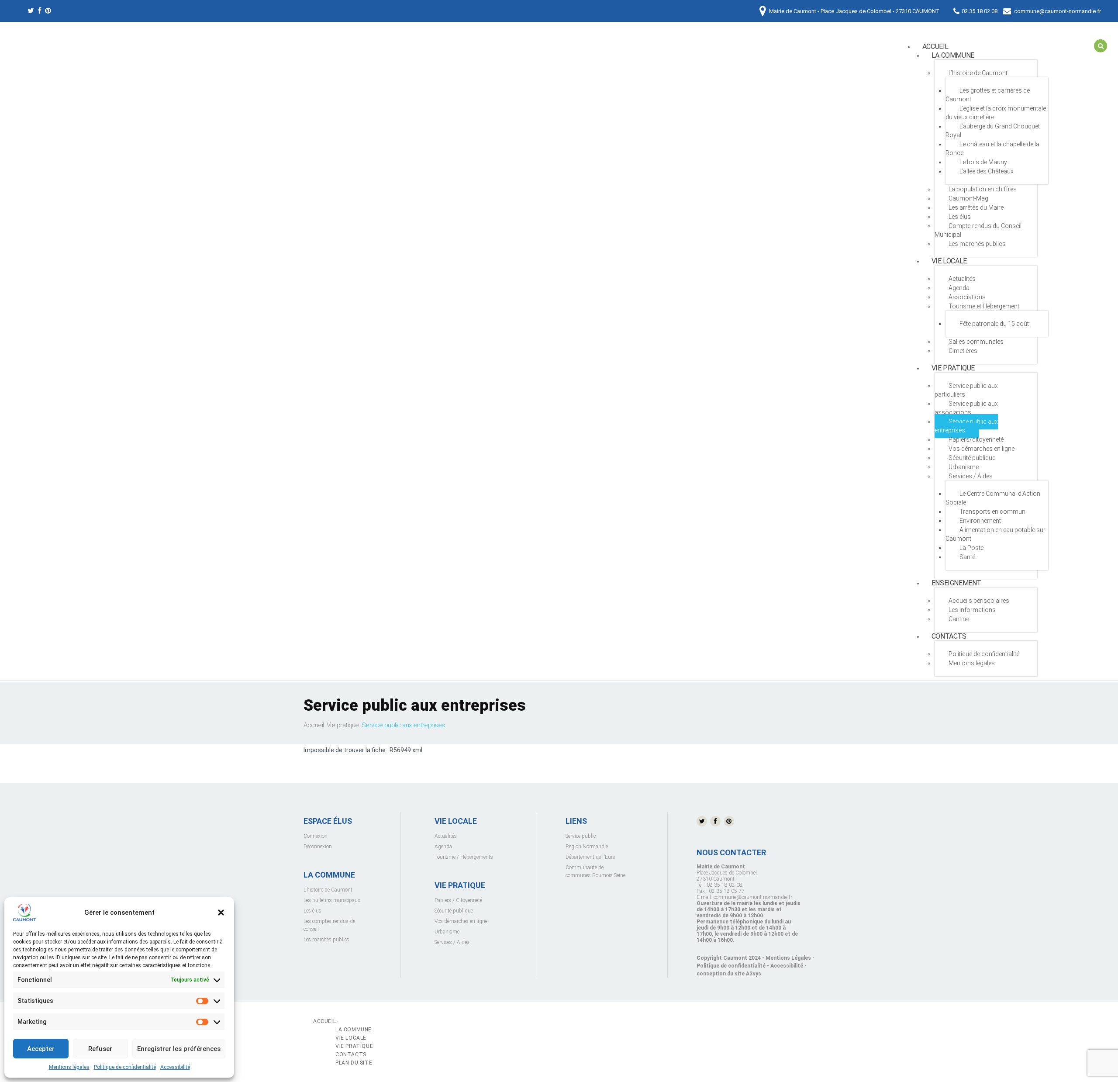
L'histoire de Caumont (328, 890)
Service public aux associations (966, 408)
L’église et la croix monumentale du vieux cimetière (995, 113)
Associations (967, 297)
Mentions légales (69, 1067)
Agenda (959, 287)
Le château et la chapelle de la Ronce (992, 148)
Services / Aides (971, 476)
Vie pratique (953, 368)
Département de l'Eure (590, 857)
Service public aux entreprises (966, 426)
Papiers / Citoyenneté (458, 900)
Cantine (959, 618)
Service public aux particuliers (966, 390)
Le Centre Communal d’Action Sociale (992, 498)
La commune (953, 55)
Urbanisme (964, 466)
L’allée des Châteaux (986, 171)
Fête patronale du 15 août (994, 323)
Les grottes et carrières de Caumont (987, 95)
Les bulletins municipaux (332, 900)
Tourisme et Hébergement (984, 306)
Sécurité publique (972, 457)
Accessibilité (175, 1067)
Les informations (972, 609)
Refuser (100, 1049)
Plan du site (353, 1063)
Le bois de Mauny (983, 162)
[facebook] (39, 12)
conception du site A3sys (729, 974)
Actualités (446, 836)
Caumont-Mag (968, 198)
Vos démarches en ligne (981, 448)
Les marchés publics (977, 243)
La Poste (971, 547)
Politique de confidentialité (125, 1067)
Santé (967, 556)
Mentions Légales (788, 958)
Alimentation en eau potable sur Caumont (995, 534)
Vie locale (949, 261)
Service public (581, 836)
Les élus (960, 216)
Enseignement (956, 583)
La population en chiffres (983, 189)
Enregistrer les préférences (179, 1049)
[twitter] (31, 12)
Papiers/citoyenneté (976, 439)
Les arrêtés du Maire (976, 207)
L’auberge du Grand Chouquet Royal (992, 130)
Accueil (314, 725)
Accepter (41, 1049)
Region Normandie (587, 846)
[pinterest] (48, 12)
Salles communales (976, 341)
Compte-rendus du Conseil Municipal (978, 230)
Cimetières (963, 350)
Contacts (949, 636)
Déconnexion (318, 846)
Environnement (980, 520)
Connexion (316, 836)
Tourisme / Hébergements (464, 857)
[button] (221, 912)
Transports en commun (992, 511)
